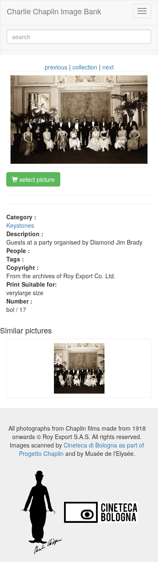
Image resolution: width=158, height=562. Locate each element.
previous (56, 67)
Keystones (20, 225)
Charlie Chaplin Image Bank (54, 10)
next (108, 67)
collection (84, 67)
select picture (36, 179)
